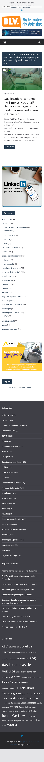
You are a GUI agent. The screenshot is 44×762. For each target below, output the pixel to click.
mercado (15, 706)
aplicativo (16, 652)
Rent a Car (32, 711)
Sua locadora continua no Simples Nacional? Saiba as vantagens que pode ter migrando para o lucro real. (21, 106)
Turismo (30, 720)
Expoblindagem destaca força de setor (18, 589)
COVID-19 (6, 239)
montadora (32, 707)
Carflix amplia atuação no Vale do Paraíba (19, 584)
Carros (4, 223)
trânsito (23, 720)
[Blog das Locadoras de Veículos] (5, 42)
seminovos (6, 720)
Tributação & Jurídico (10, 313)
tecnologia (15, 720)
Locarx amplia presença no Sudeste (17, 595)
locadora (37, 693)
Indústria (5, 260)
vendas (4, 725)
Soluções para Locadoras (12, 304)
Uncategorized (8, 321)
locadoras (32, 698)
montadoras (7, 711)
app (21, 653)
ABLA (5, 646)
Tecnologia (6, 308)
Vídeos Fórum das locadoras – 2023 (16, 388)
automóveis (22, 658)
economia (24, 683)
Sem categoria (8, 300)
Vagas (4, 325)
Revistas (5, 292)
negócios (23, 711)
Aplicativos (6, 219)
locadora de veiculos (14, 698)
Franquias (8, 231)
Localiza (25, 702)
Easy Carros (11, 682)
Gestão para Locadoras (11, 256)
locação (32, 702)
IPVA (6, 316)
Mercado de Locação (10, 272)
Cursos (5, 243)
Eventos (5, 252)
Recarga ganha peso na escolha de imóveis (20, 571)
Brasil (19, 671)
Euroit (21, 688)
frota (20, 694)
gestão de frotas (27, 694)
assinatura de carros (9, 659)
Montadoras (7, 280)
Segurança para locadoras (12, 296)
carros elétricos (26, 677)
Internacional (7, 264)
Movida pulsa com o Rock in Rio (15, 627)
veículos (12, 724)
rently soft (31, 716)
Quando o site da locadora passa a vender (19, 622)
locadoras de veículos (11, 703)
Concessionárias (8, 235)
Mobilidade (6, 276)
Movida (16, 710)
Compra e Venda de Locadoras (14, 227)
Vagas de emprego (9, 329)
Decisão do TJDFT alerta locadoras (16, 616)
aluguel (12, 646)
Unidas (37, 720)
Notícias (5, 284)
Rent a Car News (14, 715)
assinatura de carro (30, 653)
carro (24, 672)
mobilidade (24, 707)
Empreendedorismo (10, 248)
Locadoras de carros (10, 268)
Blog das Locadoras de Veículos (19, 665)
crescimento (36, 677)
